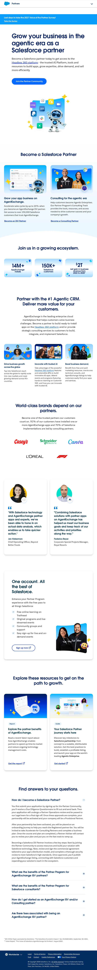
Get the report (15, 763)
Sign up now (22, 647)
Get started (59, 763)
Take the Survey (10, 21)
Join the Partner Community (29, 81)
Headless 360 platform (25, 62)
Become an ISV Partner (15, 221)
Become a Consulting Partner (64, 221)
